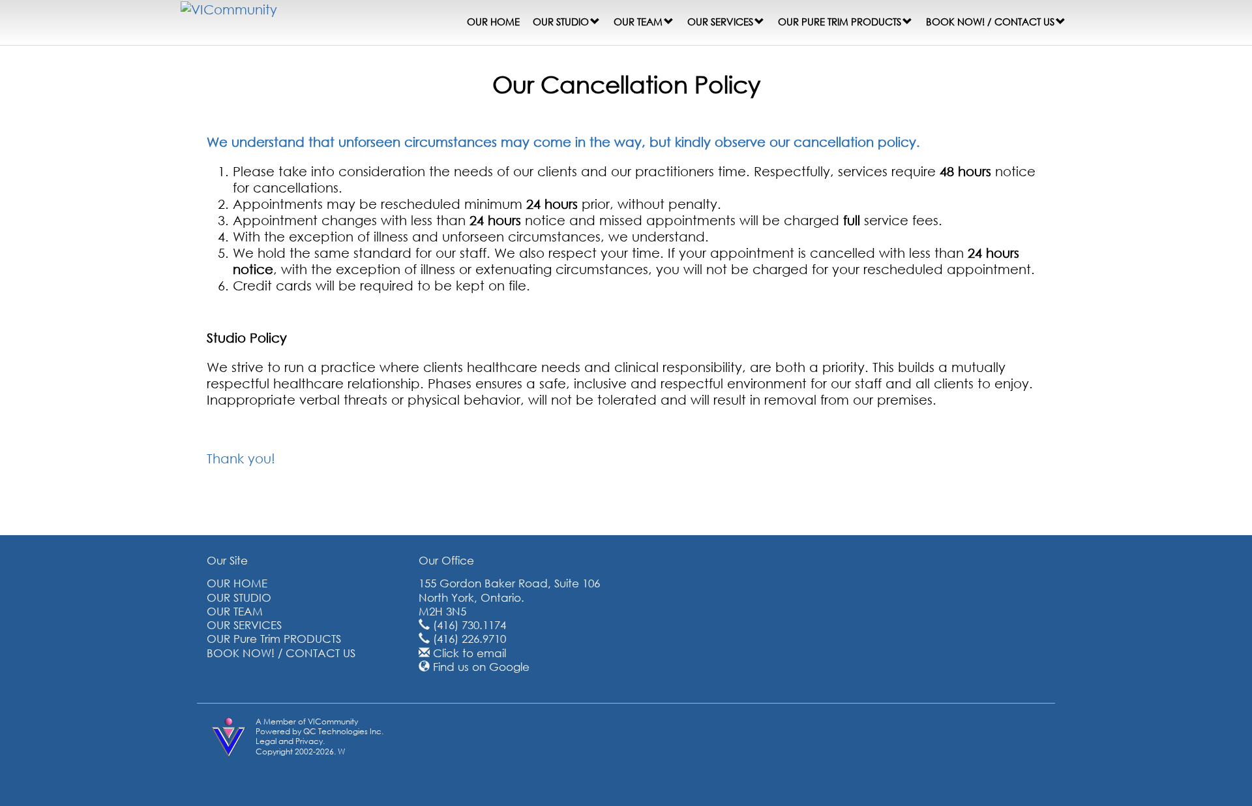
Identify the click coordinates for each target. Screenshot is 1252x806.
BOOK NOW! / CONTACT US (990, 21)
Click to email (469, 653)
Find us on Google (481, 667)
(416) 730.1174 (469, 625)
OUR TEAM (638, 21)
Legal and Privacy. (290, 741)
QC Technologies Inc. (343, 731)
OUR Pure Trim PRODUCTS (839, 21)
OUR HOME (493, 21)
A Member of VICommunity (307, 721)
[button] (595, 21)
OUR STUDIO (561, 21)
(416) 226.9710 (469, 638)
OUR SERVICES (720, 21)
